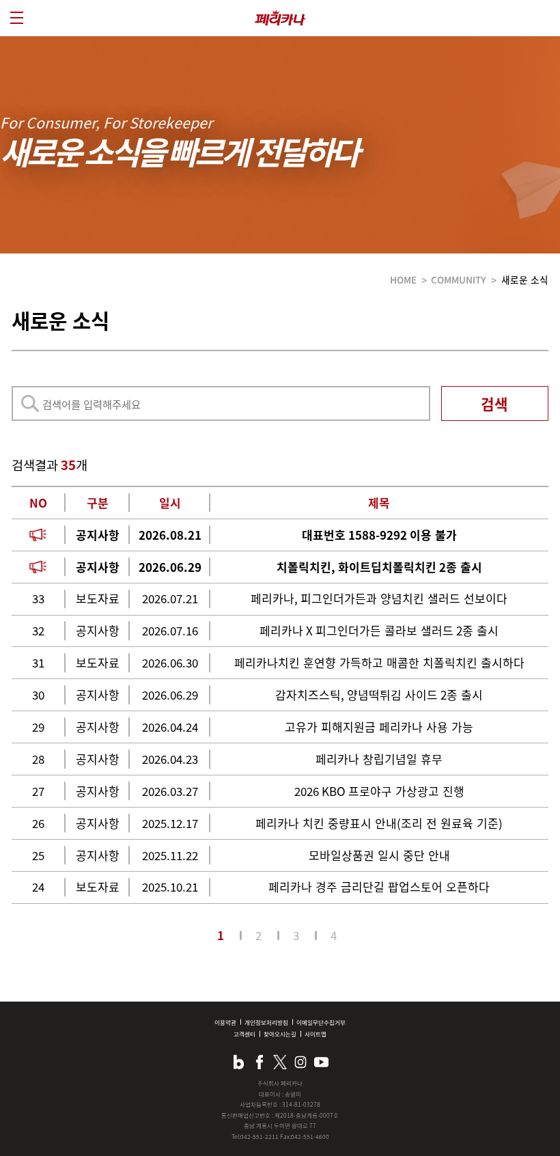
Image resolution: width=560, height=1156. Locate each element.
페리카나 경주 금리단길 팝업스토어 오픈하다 (379, 886)
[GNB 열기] (16, 17)
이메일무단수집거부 (321, 1022)
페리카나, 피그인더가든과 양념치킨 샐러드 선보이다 (379, 598)
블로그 (238, 1062)
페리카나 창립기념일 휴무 (379, 758)
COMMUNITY (458, 279)
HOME (403, 279)
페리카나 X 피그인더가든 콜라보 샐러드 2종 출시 (379, 630)
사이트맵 (315, 1034)
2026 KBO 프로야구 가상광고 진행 (379, 790)
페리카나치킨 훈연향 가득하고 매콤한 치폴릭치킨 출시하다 (379, 662)
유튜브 (321, 1062)
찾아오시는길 (280, 1034)
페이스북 (259, 1062)
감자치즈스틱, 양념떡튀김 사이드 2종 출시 (379, 694)
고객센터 (244, 1034)
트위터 (280, 1062)
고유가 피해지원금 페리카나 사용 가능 (379, 726)
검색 (494, 403)
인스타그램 (300, 1062)
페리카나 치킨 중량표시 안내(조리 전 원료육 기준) (379, 822)
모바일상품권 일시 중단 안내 (379, 855)
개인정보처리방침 (266, 1022)
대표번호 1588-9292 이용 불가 (379, 534)
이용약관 (225, 1022)
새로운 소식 (524, 279)
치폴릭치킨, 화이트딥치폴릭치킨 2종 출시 (379, 566)
